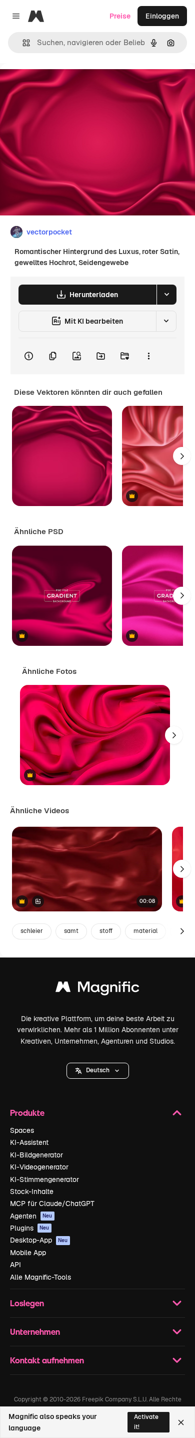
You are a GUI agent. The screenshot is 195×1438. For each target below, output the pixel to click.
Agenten (31, 1216)
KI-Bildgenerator (36, 1154)
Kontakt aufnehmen (47, 1360)
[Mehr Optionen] (148, 356)
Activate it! (146, 1421)
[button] (97, 1071)
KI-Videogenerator (39, 1166)
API (15, 1264)
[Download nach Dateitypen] (166, 295)
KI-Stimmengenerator (44, 1179)
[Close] (181, 1422)
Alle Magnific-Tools (40, 1277)
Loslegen (27, 1303)
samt (71, 931)
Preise (120, 16)
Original (64, 86)
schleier (31, 931)
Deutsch (98, 1070)
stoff (106, 931)
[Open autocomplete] (22, 43)
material (146, 931)
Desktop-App (39, 1240)
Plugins (30, 1228)
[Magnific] (98, 989)
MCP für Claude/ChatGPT (52, 1203)
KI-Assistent (29, 1142)
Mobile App (28, 1252)
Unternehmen (35, 1331)
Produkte (27, 1112)
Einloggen (162, 16)
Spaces (22, 1130)
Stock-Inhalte (32, 1191)
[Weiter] (182, 456)
